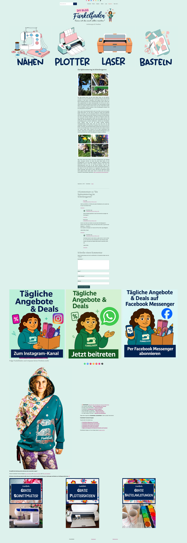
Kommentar (80, 259)
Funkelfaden (71, 539)
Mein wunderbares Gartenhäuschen (101, 172)
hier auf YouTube (37, 473)
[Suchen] (75, 4)
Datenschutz (115, 539)
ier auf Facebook (46, 473)
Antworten (82, 207)
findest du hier (102, 430)
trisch (84, 200)
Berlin (92, 183)
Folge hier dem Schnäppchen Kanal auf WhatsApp (98, 404)
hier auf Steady (28, 473)
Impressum (93, 539)
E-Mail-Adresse (81, 276)
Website (79, 281)
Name (79, 271)
